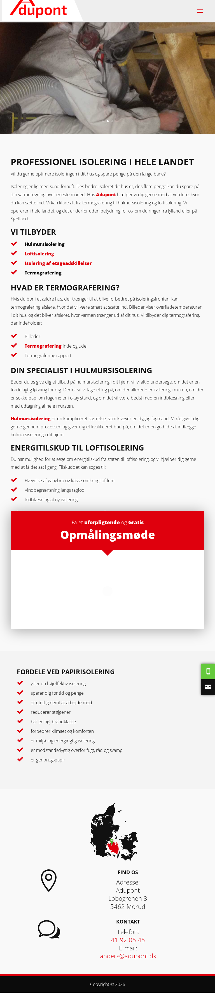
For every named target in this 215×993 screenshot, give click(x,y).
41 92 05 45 (128, 940)
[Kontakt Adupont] (208, 687)
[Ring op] (208, 671)
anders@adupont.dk (128, 956)
